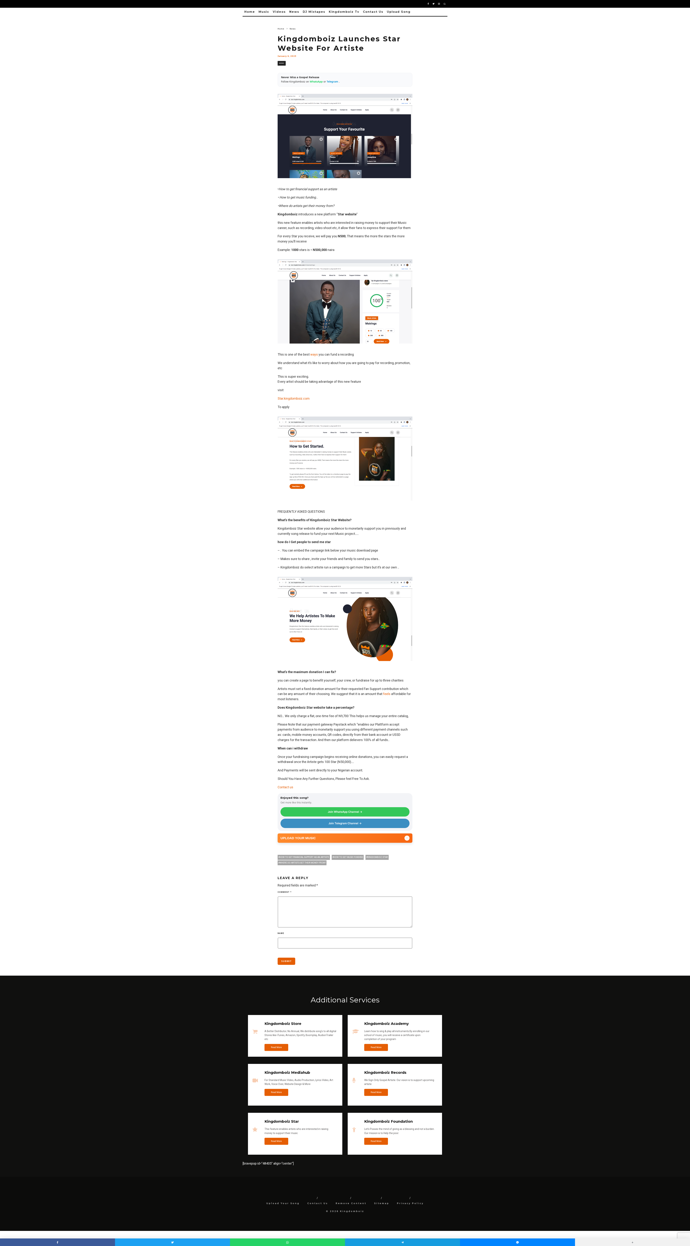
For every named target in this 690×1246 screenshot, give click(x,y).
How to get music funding (348, 857)
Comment (285, 892)
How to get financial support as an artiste (304, 857)
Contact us (285, 787)
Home (249, 11)
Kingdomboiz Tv (344, 11)
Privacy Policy (410, 1203)
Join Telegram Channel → (345, 823)
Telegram (333, 81)
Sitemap (381, 1203)
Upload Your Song (283, 1203)
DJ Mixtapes (314, 11)
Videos (279, 11)
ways (314, 354)
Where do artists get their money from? (303, 862)
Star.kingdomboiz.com (294, 398)
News (294, 11)
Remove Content (351, 1203)
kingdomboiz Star (377, 857)
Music (264, 11)
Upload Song (399, 11)
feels (386, 694)
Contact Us (373, 11)
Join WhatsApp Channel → (345, 811)
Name (281, 933)
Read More (276, 1047)
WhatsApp (316, 81)
